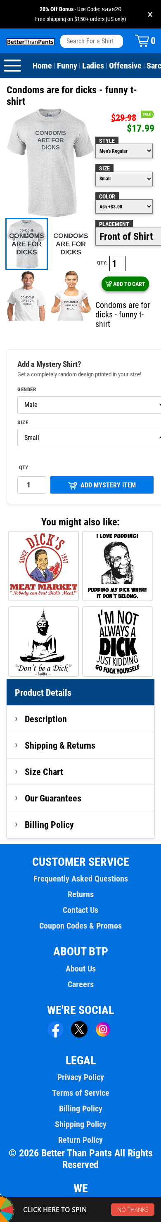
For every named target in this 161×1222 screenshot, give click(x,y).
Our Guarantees (53, 798)
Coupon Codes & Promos (80, 926)
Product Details (43, 692)
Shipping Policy (81, 1124)
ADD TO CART (129, 284)
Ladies (93, 66)
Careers (81, 984)
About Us (81, 969)
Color (107, 196)
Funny (67, 66)
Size (104, 168)
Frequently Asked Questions (80, 879)
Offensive (125, 66)
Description (46, 719)
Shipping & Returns (60, 745)
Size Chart (44, 771)
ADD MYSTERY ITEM (108, 485)
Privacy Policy (80, 1077)
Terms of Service (80, 1093)
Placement (114, 224)
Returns (81, 894)
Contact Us (80, 910)
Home (42, 66)
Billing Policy (49, 824)
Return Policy (80, 1140)
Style (107, 140)
